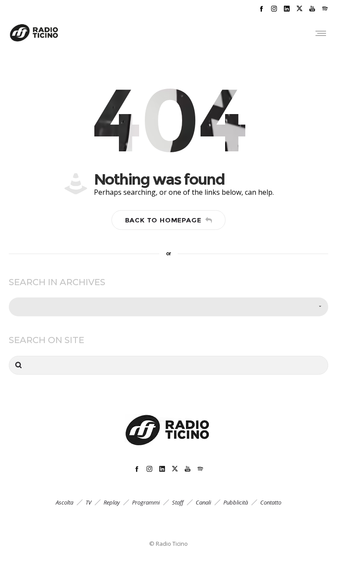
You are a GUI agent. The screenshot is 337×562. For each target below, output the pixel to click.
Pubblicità (235, 502)
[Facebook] (261, 8)
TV (88, 502)
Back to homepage (163, 220)
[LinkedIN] (286, 8)
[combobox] (168, 306)
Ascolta (64, 502)
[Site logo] (34, 33)
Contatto (270, 502)
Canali (203, 502)
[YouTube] (312, 8)
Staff (177, 502)
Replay (112, 502)
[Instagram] (274, 8)
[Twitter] (299, 8)
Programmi (146, 502)
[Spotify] (325, 8)
